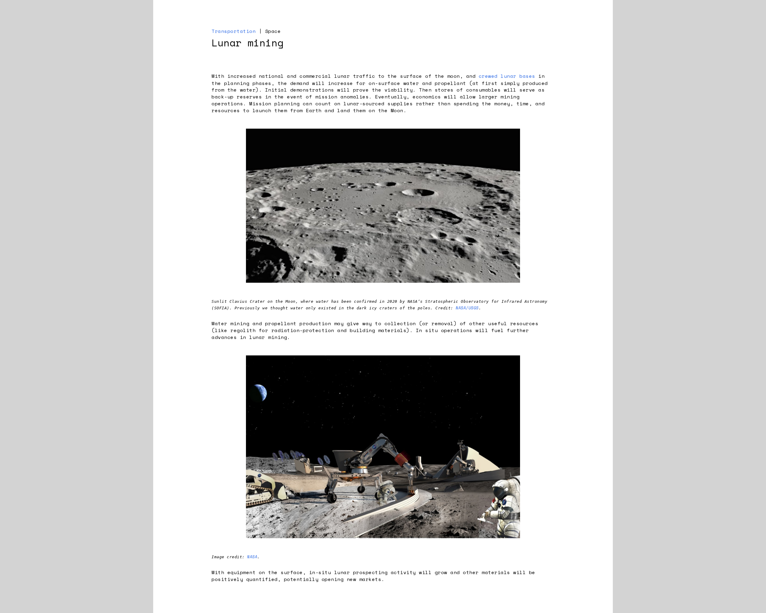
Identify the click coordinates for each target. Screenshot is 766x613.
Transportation (234, 31)
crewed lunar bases (507, 76)
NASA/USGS (467, 308)
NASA (252, 557)
